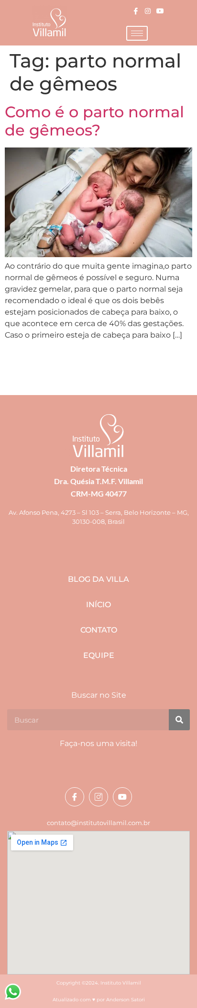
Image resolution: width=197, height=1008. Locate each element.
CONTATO (98, 629)
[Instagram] (148, 10)
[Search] (179, 719)
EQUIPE (98, 655)
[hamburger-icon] (137, 33)
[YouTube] (160, 10)
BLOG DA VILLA (98, 579)
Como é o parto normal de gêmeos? (94, 120)
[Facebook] (136, 10)
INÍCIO (98, 604)
